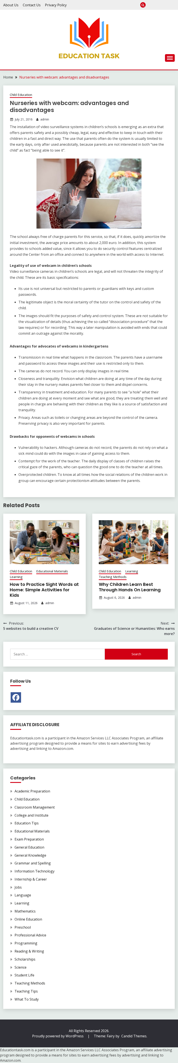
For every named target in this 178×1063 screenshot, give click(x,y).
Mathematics (25, 911)
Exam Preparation (165, 5)
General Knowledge (30, 855)
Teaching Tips (26, 991)
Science (20, 967)
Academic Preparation (32, 791)
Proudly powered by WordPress (58, 1036)
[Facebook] (16, 697)
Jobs (18, 887)
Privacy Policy (56, 5)
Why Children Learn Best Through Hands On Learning (130, 587)
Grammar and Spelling (33, 863)
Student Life (24, 975)
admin (44, 119)
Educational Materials (52, 571)
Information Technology (34, 871)
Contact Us (32, 5)
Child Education (21, 94)
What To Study (157, 5)
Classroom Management (35, 807)
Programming (26, 943)
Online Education (28, 919)
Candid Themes (134, 1036)
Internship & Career (172, 5)
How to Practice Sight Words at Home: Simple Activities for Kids (44, 589)
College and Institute (31, 815)
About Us (10, 5)
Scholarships (25, 959)
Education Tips (27, 823)
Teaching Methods (113, 577)
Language (23, 895)
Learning (16, 577)
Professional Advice (30, 935)
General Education (29, 847)
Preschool (150, 5)
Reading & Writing (29, 951)
